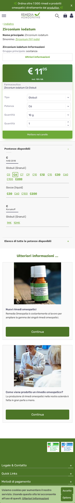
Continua (37, 331)
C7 (21, 174)
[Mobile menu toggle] (4, 16)
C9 (28, 174)
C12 (42, 174)
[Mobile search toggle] (57, 16)
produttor (53, 7)
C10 (34, 174)
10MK (17, 222)
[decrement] (68, 125)
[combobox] (49, 106)
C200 (18, 179)
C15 (50, 174)
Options (67, 497)
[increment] (68, 122)
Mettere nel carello (37, 134)
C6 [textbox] (30, 106)
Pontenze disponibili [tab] (17, 148)
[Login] (71, 16)
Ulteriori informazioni (35, 498)
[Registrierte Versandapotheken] (53, 447)
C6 (15, 174)
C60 (65, 174)
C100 (10, 179)
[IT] (31, 15)
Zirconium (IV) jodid (28, 39)
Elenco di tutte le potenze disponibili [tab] (27, 241)
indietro (8, 23)
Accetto (67, 490)
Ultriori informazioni (37, 57)
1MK (9, 222)
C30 (57, 174)
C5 (8, 174)
